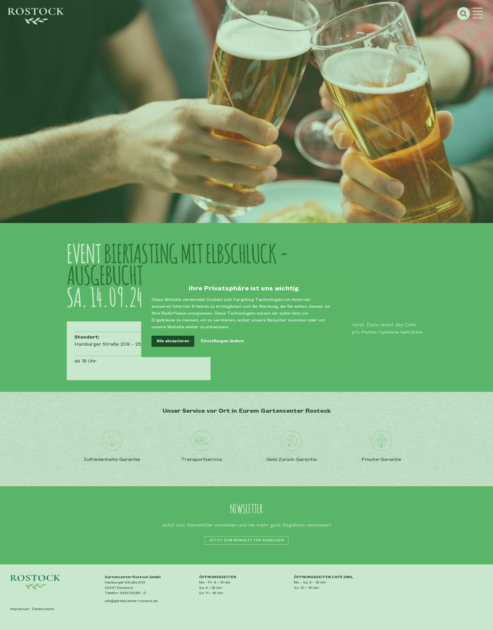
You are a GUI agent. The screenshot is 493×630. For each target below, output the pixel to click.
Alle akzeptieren (173, 341)
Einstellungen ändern (222, 341)
